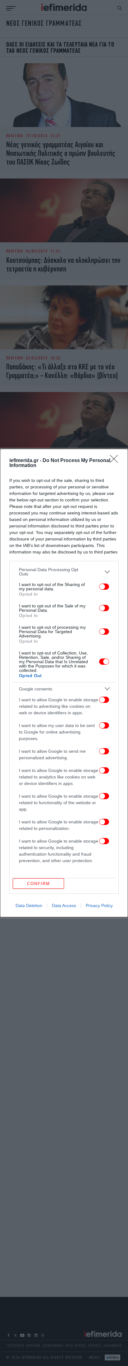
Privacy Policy (99, 905)
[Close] (116, 461)
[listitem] (64, 571)
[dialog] (64, 683)
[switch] (104, 587)
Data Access (64, 905)
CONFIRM (38, 883)
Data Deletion (29, 905)
